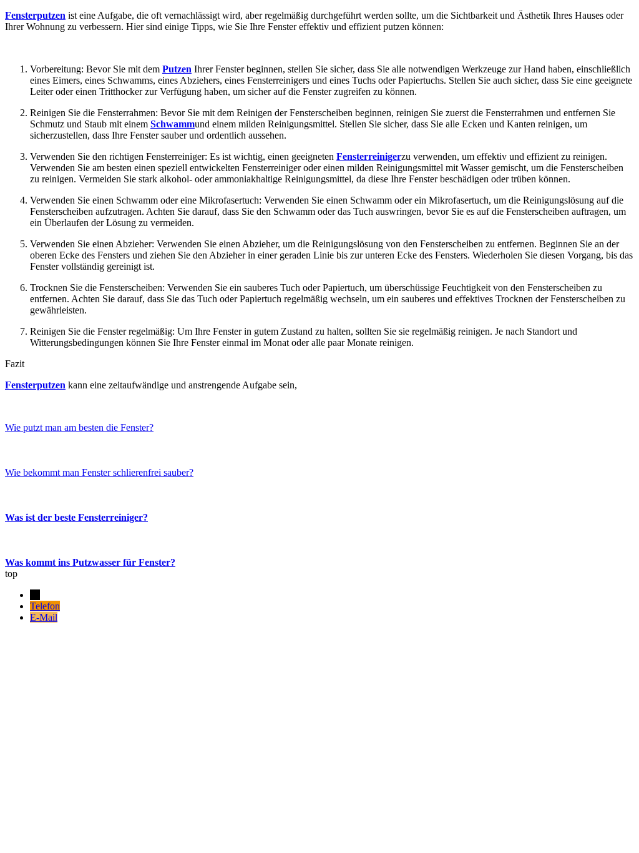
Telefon (45, 606)
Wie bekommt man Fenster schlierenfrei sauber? (99, 472)
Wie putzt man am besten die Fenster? (79, 427)
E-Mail (43, 617)
